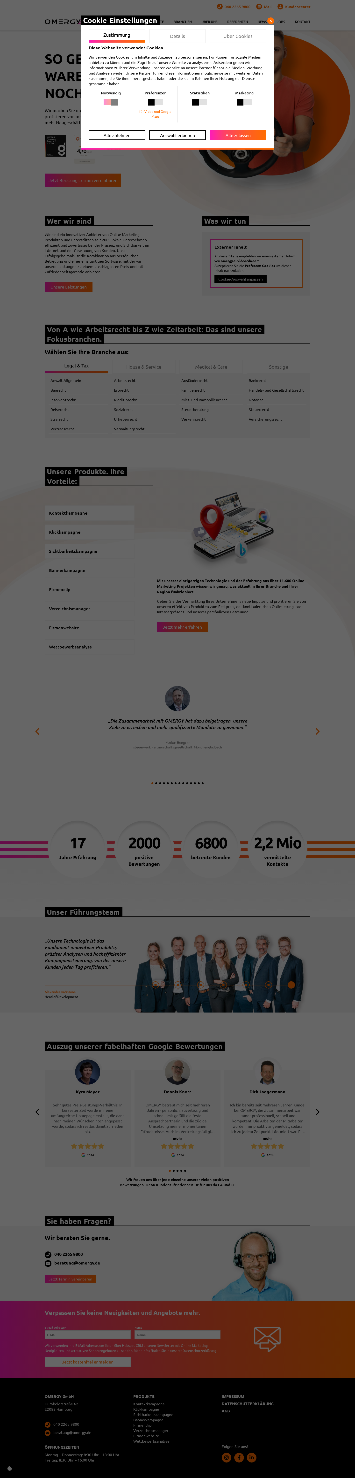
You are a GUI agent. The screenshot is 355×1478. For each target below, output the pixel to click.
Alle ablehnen (117, 135)
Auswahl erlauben (177, 135)
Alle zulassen (238, 135)
